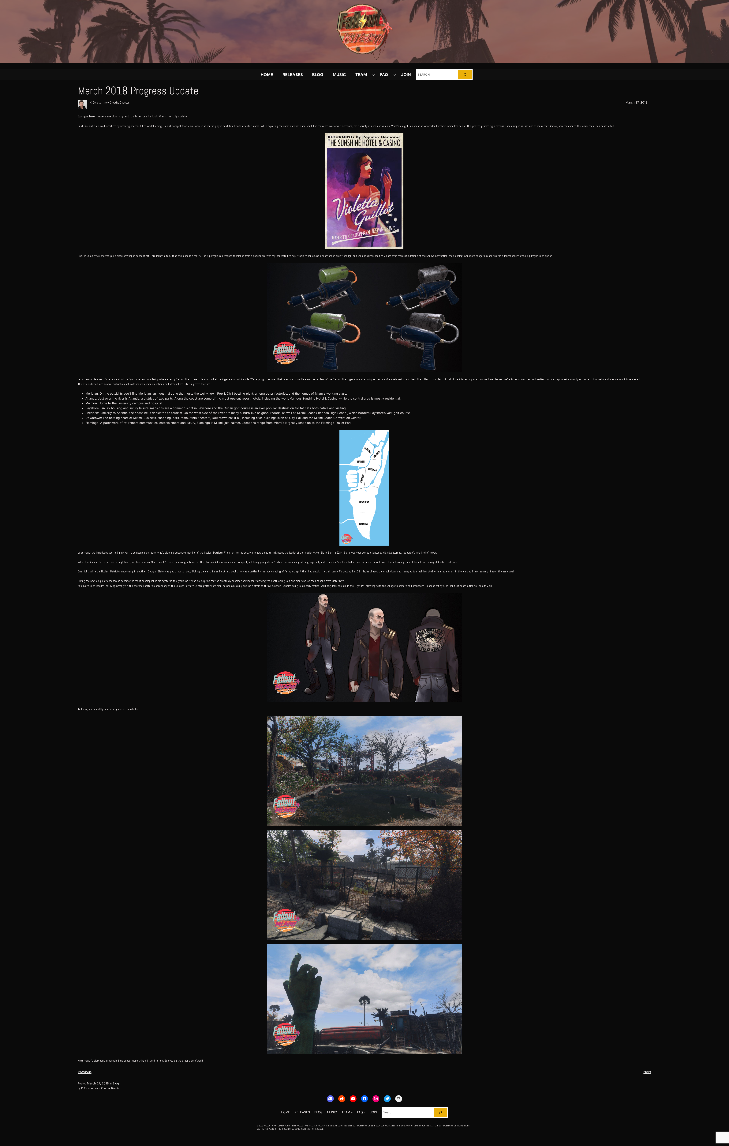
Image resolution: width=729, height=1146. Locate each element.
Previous (85, 1072)
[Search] (465, 74)
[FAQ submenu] (394, 74)
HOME (267, 74)
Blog (116, 1083)
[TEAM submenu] (373, 74)
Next (647, 1072)
